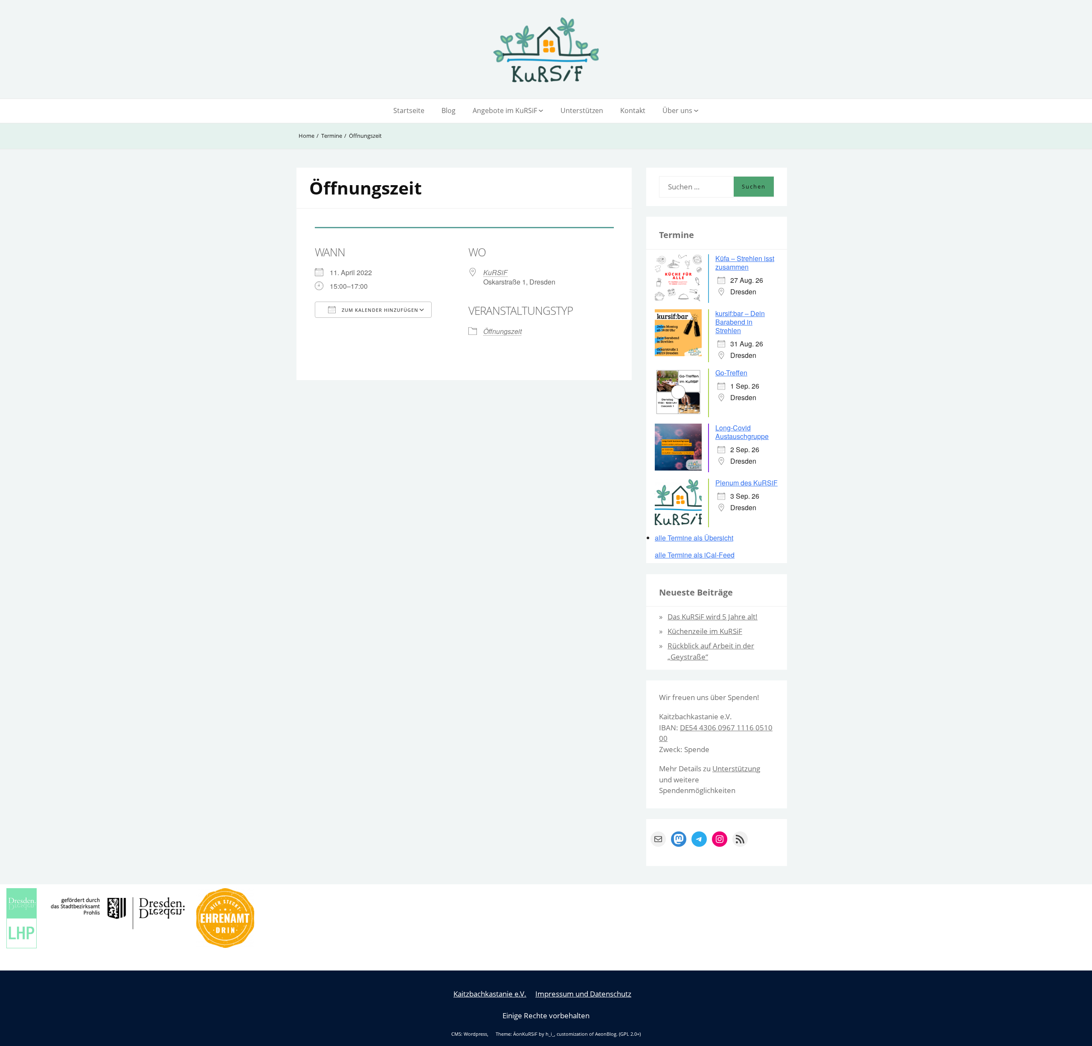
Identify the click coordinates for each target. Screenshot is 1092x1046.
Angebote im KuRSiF (505, 110)
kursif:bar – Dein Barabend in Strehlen (740, 321)
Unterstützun (734, 768)
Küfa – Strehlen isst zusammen (744, 262)
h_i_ (550, 1034)
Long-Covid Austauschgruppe (742, 432)
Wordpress (475, 1034)
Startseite (408, 110)
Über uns (677, 110)
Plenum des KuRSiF (746, 483)
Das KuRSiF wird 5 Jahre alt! (713, 617)
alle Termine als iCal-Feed (695, 555)
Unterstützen (582, 110)
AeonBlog (605, 1034)
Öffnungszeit (502, 331)
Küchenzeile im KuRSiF (705, 631)
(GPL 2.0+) (630, 1034)
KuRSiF (495, 272)
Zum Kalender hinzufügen (379, 310)
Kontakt (632, 110)
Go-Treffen (731, 373)
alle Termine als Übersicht (694, 538)
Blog (448, 110)
